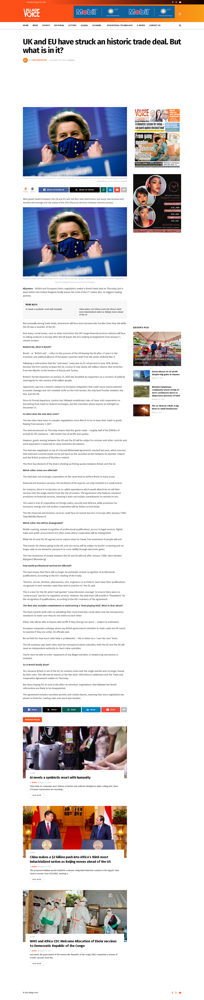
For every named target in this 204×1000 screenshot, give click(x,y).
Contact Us (155, 25)
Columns (96, 25)
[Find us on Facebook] (172, 2)
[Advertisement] (102, 83)
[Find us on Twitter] (176, 2)
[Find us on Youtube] (180, 2)
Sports (46, 25)
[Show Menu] (180, 14)
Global (84, 25)
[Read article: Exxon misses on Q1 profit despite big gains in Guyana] (141, 376)
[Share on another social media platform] (124, 189)
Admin (34, 782)
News (35, 25)
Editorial (59, 25)
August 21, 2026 (45, 782)
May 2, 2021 (157, 412)
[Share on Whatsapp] (103, 189)
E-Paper (141, 25)
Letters (72, 25)
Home (25, 25)
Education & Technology (120, 25)
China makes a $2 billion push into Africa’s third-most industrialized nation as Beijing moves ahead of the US (101, 312)
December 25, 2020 (58, 60)
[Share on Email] (117, 189)
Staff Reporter (39, 60)
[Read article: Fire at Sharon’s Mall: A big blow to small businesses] (141, 410)
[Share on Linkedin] (110, 189)
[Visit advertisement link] (157, 138)
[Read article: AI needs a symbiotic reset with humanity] (75, 752)
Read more (38, 794)
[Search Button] (180, 25)
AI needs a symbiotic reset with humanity (44, 309)
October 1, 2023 (142, 363)
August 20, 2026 (45, 867)
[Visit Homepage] (31, 14)
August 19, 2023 (159, 399)
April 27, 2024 (158, 378)
